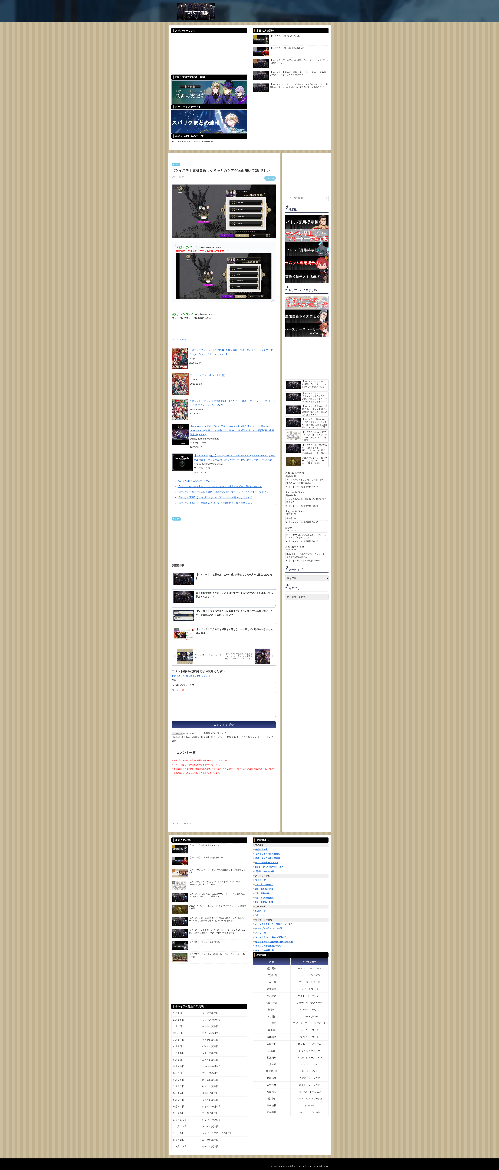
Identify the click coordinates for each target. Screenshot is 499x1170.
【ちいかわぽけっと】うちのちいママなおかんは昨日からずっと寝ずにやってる (220, 486)
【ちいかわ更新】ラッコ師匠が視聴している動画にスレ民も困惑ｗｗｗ (215, 503)
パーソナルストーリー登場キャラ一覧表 (274, 924)
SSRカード (260, 911)
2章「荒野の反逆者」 (265, 889)
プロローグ (260, 880)
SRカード (259, 915)
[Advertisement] (209, 52)
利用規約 (176, 676)
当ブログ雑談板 (181, 339)
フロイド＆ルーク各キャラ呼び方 (270, 937)
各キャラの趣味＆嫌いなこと (268, 946)
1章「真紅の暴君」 (264, 884)
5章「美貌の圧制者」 (265, 902)
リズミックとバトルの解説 (267, 854)
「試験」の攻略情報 (264, 871)
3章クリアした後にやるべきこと (270, 867)
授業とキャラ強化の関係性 (267, 858)
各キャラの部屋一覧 (264, 950)
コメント (178, 690)
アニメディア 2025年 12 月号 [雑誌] (208, 375)
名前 (174, 680)
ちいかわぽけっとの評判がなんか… (196, 481)
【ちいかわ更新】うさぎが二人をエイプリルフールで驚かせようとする (215, 497)
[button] (326, 198)
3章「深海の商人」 (264, 893)
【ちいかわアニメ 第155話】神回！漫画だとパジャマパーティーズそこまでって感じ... (223, 492)
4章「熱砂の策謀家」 (265, 898)
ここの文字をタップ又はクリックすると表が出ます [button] (194, 141)
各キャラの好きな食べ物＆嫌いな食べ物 (274, 942)
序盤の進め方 (261, 849)
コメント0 (270, 178)
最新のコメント (202, 676)
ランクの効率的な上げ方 (266, 862)
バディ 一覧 (260, 933)
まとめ (176, 164)
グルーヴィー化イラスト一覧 (268, 928)
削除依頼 (187, 676)
